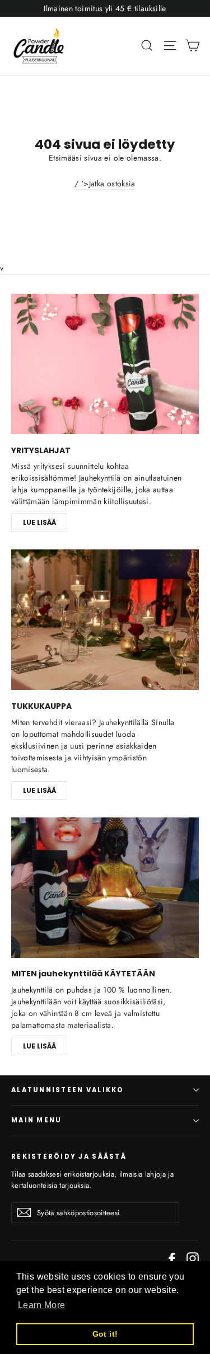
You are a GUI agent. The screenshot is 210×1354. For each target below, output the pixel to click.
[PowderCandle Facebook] (172, 1258)
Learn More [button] (42, 1305)
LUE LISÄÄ (39, 522)
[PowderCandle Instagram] (192, 1258)
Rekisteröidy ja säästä (69, 1156)
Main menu (36, 1120)
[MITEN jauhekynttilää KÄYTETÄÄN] (105, 887)
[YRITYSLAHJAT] (105, 364)
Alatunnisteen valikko (67, 1089)
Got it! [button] (105, 1333)
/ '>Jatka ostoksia (104, 183)
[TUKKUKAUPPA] (105, 619)
